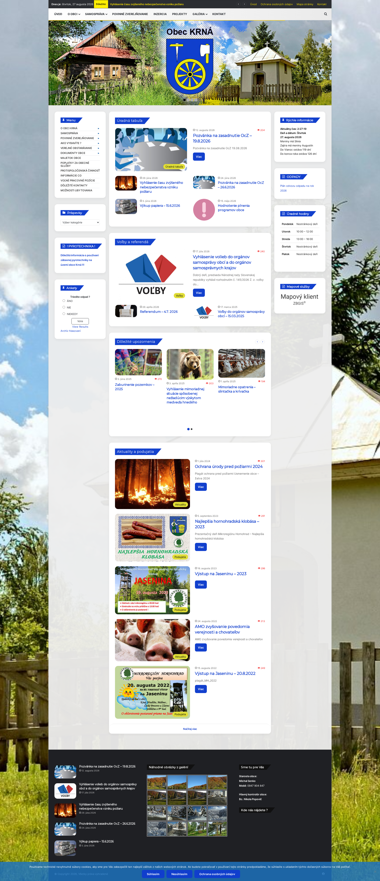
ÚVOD (58, 14)
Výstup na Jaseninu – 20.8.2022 (225, 673)
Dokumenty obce (73, 153)
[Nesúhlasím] (375, 871)
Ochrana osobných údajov (277, 4)
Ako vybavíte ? (71, 143)
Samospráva (69, 133)
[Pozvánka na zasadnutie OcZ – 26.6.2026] (204, 182)
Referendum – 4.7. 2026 (159, 312)
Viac (199, 156)
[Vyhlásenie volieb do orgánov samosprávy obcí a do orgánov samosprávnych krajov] (65, 791)
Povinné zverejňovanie (77, 138)
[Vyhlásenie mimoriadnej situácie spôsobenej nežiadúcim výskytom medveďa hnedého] (190, 364)
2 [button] (191, 429)
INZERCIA (160, 14)
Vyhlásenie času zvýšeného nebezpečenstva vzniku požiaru (161, 187)
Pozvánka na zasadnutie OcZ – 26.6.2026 (107, 823)
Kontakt (322, 4)
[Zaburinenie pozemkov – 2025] (138, 362)
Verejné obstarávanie (76, 148)
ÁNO (70, 301)
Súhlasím (153, 874)
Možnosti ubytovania (76, 190)
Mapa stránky (305, 4)
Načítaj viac (190, 728)
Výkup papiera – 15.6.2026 (160, 206)
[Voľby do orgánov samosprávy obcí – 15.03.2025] (204, 312)
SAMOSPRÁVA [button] (94, 14)
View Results (80, 326)
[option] (138, 371)
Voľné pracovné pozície (78, 180)
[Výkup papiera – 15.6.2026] (126, 206)
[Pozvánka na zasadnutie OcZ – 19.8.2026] (65, 772)
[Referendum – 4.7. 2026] (126, 311)
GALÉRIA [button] (199, 14)
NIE (69, 307)
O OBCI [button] (72, 14)
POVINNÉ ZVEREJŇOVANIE (130, 14)
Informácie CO (71, 175)
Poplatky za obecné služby (75, 164)
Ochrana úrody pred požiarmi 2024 (229, 466)
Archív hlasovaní (71, 330)
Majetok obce (71, 157)
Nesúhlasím (179, 874)
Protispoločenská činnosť (80, 170)
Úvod (253, 4)
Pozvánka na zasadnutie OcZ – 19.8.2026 (107, 766)
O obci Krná (69, 128)
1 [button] (188, 429)
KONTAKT (219, 14)
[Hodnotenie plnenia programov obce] (204, 210)
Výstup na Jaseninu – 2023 (220, 573)
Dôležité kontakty (74, 185)
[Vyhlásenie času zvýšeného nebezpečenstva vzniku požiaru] (126, 183)
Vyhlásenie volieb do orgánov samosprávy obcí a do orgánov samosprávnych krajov (222, 262)
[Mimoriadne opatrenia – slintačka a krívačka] (241, 363)
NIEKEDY (72, 314)
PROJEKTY (179, 14)
